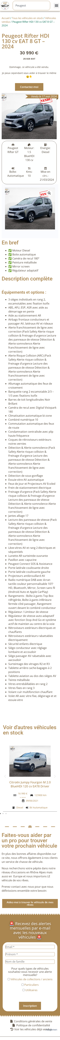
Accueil (6, 18)
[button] (56, 5)
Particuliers (31, 985)
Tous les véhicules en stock (27, 18)
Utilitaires (31, 990)
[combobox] (31, 5)
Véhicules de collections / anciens (31, 979)
